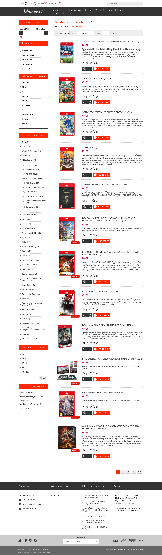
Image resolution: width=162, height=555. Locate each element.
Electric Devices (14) (29, 339)
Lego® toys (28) (28, 237)
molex (22, 397)
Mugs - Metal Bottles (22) (31, 233)
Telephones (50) (28, 269)
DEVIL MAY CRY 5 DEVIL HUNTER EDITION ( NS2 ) (107, 325)
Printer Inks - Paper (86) (31, 294)
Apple (24, 354)
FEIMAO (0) (26, 242)
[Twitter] (20, 541)
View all (43, 378)
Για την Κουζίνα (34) (29, 289)
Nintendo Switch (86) (34, 178)
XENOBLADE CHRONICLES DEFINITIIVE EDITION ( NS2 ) (110, 41)
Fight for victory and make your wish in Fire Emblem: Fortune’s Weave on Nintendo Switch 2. (110, 367)
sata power (24, 400)
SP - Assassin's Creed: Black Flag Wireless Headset (95, 503)
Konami (25, 119)
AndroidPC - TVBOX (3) (31, 265)
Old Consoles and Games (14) (36, 202)
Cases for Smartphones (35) (32, 323)
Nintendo (25, 83)
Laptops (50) (26, 156)
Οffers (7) (25, 142)
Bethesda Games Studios (31, 114)
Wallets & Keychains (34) (31, 151)
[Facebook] (25, 541)
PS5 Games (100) (32, 183)
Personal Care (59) (29, 314)
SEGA (24, 87)
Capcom (25, 96)
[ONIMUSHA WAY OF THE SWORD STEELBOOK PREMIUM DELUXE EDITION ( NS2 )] (67, 437)
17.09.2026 (74, 383)
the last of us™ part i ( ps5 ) (31, 404)
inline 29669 (36, 393)
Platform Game (27, 60)
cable (22, 393)
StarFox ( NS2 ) (89, 147)
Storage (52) (26, 251)
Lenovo (24, 358)
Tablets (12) (26, 224)
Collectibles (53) (32, 207)
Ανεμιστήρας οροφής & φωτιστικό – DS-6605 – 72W (97, 496)
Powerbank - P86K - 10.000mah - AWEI (97, 528)
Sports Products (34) (29, 274)
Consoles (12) (31, 165)
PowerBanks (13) (28, 285)
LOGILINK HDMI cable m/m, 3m (97, 516)
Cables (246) (26, 256)
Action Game (27, 51)
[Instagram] (30, 541)
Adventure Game (28, 55)
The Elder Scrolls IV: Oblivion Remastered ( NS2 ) (106, 184)
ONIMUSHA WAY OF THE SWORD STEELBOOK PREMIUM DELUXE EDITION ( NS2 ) (111, 427)
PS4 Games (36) (32, 192)
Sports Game (27, 64)
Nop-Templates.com (120, 549)
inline (28, 393)
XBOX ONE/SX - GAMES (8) (36, 196)
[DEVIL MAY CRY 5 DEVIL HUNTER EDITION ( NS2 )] (67, 336)
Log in (31, 3)
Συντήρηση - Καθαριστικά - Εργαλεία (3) (32, 279)
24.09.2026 (74, 242)
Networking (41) (28, 319)
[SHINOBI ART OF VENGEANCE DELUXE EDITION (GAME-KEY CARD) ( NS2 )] (67, 263)
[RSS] (36, 541)
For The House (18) (29, 228)
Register (21, 3)
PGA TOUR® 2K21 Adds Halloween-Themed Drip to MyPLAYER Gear (127, 498)
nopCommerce (139, 549)
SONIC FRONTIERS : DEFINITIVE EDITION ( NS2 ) (107, 112)
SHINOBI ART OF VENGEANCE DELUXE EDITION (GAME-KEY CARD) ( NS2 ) (110, 253)
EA (23, 92)
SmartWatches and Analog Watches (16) (32, 304)
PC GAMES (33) (32, 174)
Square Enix (26, 110)
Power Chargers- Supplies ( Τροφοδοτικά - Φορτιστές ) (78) (33, 329)
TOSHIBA (25, 372)
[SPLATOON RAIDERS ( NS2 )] (67, 90)
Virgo (24, 367)
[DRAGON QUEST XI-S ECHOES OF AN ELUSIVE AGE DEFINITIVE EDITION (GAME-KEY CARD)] (67, 229)
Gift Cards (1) (27, 334)
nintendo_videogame (34, 397)
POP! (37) (25, 299)
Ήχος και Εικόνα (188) (30, 247)
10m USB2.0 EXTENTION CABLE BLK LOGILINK (94, 522)
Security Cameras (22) (30, 260)
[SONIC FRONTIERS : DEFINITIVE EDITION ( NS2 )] (67, 123)
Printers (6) (26, 219)
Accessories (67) (32, 170)
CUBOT (25, 363)
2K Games (26, 105)
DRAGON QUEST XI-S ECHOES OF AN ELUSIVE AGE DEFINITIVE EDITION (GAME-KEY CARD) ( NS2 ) (108, 219)
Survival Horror (27, 69)
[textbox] (122, 4)
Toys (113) (26, 146)
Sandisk (25, 124)
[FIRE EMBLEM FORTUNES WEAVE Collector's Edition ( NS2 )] (67, 370)
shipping (48, 552)
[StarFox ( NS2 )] (67, 159)
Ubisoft (24, 101)
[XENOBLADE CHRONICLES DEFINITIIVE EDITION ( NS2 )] (67, 53)
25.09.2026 (74, 450)
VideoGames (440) (29, 160)
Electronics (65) (28, 310)
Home (57, 26)
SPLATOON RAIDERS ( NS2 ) (96, 78)
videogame (24, 408)
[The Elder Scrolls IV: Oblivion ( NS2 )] (67, 196)
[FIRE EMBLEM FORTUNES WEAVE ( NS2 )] (67, 404)
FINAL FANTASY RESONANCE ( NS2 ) (100, 291)
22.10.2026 (74, 316)
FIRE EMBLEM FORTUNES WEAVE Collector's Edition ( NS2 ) (112, 359)
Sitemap (56, 495)
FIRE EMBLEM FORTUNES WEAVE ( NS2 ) (103, 392)
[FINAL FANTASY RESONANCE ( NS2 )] (67, 303)
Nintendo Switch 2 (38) (35, 187)
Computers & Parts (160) (31, 215)
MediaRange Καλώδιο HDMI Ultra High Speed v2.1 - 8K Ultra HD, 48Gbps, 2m (97, 510)
